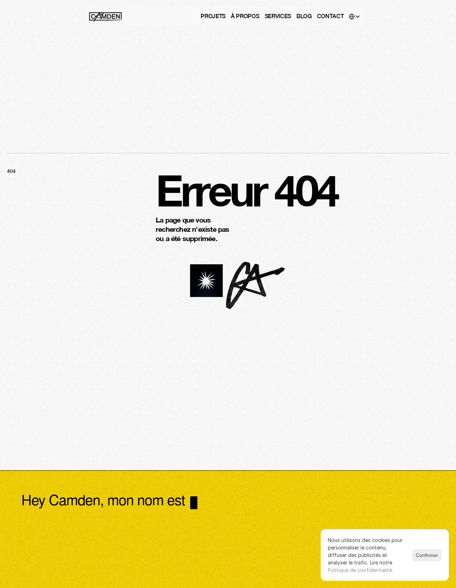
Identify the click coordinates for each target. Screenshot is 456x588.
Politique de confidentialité (360, 570)
